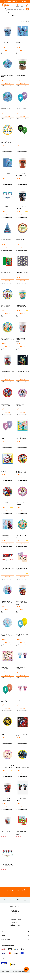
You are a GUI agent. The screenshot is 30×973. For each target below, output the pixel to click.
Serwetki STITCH (20, 42)
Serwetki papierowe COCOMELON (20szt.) (21, 437)
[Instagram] (18, 902)
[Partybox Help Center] (15, 927)
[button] (17, 5)
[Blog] (15, 915)
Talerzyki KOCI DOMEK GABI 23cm (21, 404)
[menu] (2, 9)
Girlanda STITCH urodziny (7, 207)
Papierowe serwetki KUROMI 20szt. (5, 667)
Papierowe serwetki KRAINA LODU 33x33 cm (7, 536)
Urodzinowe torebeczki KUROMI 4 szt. (21, 569)
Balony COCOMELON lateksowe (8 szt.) (6, 700)
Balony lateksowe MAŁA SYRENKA (22, 635)
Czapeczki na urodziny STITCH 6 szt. (6, 240)
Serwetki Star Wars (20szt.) (22, 371)
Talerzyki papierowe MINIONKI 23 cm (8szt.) (6, 141)
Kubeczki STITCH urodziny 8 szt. (7, 43)
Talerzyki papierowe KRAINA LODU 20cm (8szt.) (7, 635)
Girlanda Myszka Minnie (21, 700)
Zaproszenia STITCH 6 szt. (7, 174)
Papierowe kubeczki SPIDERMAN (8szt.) (5, 799)
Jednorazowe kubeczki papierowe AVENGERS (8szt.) (21, 603)
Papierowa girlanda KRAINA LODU (20, 667)
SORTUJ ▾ (22, 12)
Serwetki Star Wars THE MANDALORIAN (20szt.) (22, 273)
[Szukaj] (27, 9)
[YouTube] (25, 902)
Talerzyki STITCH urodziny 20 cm (7, 76)
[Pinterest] (11, 902)
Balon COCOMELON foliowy (21, 536)
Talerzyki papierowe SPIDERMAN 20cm (5, 404)
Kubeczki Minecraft (20, 75)
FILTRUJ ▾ (7, 12)
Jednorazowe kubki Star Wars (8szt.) (21, 207)
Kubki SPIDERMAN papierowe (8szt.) (5, 832)
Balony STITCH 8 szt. (21, 108)
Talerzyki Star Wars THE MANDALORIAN (21, 240)
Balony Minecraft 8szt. (21, 141)
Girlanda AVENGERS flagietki (21, 799)
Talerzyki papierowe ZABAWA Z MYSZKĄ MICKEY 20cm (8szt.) (21, 471)
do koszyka (7, 50)
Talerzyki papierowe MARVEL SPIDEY (5, 306)
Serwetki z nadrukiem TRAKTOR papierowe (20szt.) (21, 833)
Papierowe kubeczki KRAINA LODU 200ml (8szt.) (21, 340)
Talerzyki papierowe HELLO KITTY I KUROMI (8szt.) (7, 766)
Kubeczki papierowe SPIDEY (7, 371)
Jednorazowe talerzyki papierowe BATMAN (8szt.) (22, 766)
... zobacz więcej (25, 21)
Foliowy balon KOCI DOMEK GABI (20, 503)
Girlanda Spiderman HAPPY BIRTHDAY (7, 569)
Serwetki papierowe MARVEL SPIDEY (5, 470)
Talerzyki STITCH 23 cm (6, 108)
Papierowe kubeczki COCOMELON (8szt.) (21, 306)
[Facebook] (4, 902)
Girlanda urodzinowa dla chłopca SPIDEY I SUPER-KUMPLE (7, 866)
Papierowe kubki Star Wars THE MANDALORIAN (22, 174)
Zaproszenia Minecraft (6, 272)
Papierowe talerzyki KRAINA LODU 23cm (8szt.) (7, 602)
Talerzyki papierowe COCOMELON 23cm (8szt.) (7, 339)
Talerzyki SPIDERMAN (6, 503)
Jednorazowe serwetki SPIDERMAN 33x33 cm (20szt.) (21, 734)
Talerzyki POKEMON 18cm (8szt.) (7, 733)
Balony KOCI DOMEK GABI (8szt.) (7, 437)
